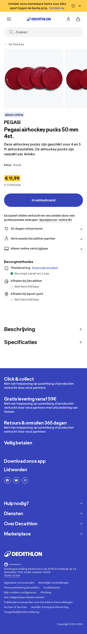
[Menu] (9, 19)
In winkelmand (43, 200)
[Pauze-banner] (73, 6)
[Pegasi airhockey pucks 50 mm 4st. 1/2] (33, 78)
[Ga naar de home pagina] (39, 19)
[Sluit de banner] (79, 6)
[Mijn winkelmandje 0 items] (78, 19)
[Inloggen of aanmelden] (68, 19)
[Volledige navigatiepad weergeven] (5, 44)
